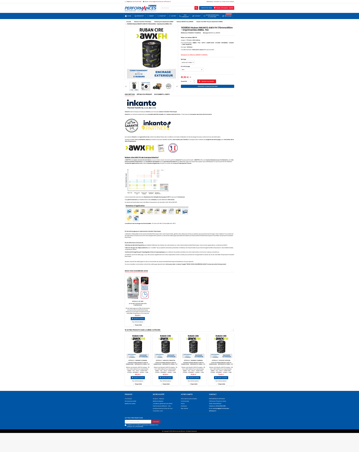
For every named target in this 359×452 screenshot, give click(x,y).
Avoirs (183, 403)
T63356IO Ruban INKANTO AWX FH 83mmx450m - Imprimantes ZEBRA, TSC (193, 363)
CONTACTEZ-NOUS (206, 8)
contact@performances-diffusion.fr (160, 1)
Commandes (185, 401)
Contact (213, 394)
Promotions (128, 399)
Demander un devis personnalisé (207, 86)
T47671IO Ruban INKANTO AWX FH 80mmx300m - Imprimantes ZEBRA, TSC (221, 363)
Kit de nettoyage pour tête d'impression (138, 304)
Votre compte (186, 394)
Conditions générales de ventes (162, 403)
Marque (205, 33)
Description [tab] (130, 94)
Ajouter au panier (206, 81)
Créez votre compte (228, 1)
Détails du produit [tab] (144, 94)
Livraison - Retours (158, 399)
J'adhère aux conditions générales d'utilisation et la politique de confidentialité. (142, 425)
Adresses (184, 406)
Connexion (216, 1)
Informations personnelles (189, 399)
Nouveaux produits (130, 401)
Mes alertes (184, 408)
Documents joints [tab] (162, 94)
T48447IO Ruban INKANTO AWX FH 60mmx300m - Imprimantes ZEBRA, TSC (166, 363)
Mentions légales (158, 401)
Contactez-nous (158, 411)
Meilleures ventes (130, 403)
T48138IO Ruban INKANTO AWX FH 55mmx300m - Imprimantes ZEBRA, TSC (138, 363)
